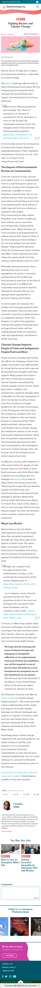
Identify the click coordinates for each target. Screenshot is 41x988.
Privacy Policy (9, 967)
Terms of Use (8, 971)
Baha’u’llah (8, 134)
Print (35, 794)
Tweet (9, 34)
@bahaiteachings (20, 912)
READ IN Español (31, 34)
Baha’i (8, 83)
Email (24, 794)
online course (8, 698)
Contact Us (7, 964)
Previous (2, 926)
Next (39, 926)
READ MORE (7, 831)
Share (3, 34)
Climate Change (13, 791)
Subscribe (10, 955)
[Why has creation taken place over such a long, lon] (20, 926)
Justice (20, 19)
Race (22, 791)
